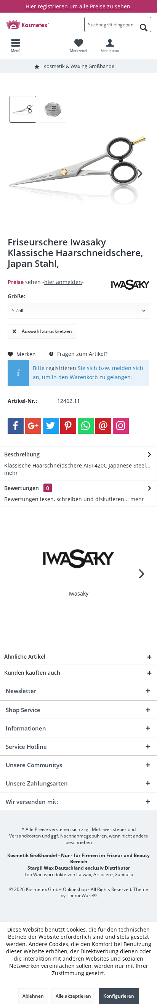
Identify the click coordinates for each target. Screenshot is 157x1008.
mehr (11, 472)
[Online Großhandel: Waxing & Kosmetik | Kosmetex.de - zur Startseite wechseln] (39, 24)
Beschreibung (22, 454)
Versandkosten (25, 836)
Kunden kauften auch (32, 672)
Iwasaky (78, 593)
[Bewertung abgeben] (58, 273)
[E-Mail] (103, 426)
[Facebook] (16, 426)
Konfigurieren (118, 996)
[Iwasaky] (78, 559)
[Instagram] (121, 426)
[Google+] (33, 426)
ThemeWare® (82, 895)
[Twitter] (51, 426)
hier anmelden (63, 282)
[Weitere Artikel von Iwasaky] (130, 285)
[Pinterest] (68, 426)
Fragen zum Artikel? (81, 353)
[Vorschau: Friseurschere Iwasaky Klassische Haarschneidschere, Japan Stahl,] (23, 109)
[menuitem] (15, 45)
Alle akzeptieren (73, 996)
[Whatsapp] (86, 426)
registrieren (61, 368)
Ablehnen (33, 996)
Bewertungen (21, 488)
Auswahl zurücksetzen (47, 331)
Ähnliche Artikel (24, 656)
